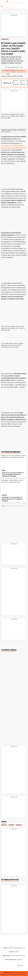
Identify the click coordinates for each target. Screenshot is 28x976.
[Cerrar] (25, 71)
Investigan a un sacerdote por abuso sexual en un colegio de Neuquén (12, 499)
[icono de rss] (26, 1)
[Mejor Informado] (14, 6)
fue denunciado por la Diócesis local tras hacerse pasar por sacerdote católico (12, 145)
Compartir (5, 83)
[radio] (3, 1)
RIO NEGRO (11, 824)
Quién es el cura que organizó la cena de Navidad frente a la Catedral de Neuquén (13, 474)
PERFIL (3, 470)
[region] (14, 25)
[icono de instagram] (23, 1)
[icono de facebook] (18, 1)
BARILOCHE (4, 824)
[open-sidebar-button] (2, 6)
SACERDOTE (19, 824)
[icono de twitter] (21, 1)
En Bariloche (4, 39)
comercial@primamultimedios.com (14, 947)
